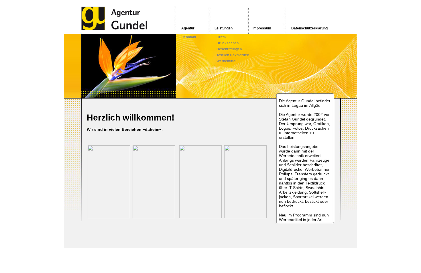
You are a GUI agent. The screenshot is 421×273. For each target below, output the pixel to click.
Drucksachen (228, 43)
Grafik (222, 37)
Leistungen (224, 28)
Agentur (187, 28)
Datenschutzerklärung (309, 28)
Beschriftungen (229, 49)
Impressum (262, 28)
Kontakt (189, 37)
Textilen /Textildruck (233, 55)
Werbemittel (226, 61)
